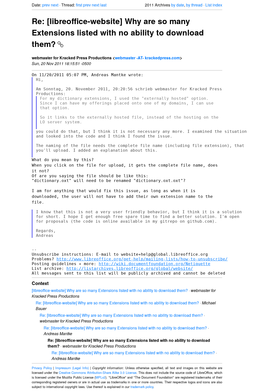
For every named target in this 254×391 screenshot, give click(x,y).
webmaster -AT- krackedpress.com (147, 58)
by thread (194, 5)
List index (213, 5)
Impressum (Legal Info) (72, 367)
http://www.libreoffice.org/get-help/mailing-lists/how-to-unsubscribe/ (142, 259)
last (103, 5)
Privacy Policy (42, 367)
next (54, 5)
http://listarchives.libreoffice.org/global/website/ (129, 268)
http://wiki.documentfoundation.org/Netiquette (154, 263)
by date (177, 5)
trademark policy (141, 386)
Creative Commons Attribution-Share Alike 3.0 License (97, 372)
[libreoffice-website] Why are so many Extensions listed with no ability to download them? (110, 290)
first (79, 5)
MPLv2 (100, 377)
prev (46, 5)
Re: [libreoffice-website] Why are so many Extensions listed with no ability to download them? (118, 32)
